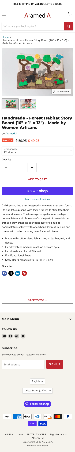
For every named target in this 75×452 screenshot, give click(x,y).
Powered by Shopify (37, 445)
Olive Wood (38, 438)
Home (5, 37)
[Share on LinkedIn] (17, 273)
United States (35, 390)
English (36, 381)
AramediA (11, 133)
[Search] (68, 26)
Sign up (54, 364)
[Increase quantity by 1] (32, 167)
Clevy (20, 434)
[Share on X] (11, 273)
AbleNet (8, 434)
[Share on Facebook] (4, 273)
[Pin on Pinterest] (24, 273)
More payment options (37, 199)
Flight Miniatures (58, 434)
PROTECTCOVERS (36, 434)
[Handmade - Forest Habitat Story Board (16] (10, 104)
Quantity (6, 159)
